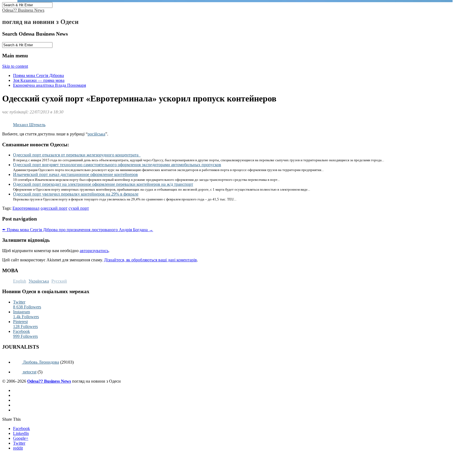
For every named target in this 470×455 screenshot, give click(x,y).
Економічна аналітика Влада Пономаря (49, 85)
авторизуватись (94, 250)
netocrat (29, 372)
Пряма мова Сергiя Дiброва (38, 75)
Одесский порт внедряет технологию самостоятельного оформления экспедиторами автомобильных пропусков (117, 164)
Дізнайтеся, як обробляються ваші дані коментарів (150, 260)
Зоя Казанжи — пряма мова (38, 80)
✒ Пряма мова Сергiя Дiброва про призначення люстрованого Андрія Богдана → (77, 229)
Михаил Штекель (29, 124)
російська (96, 134)
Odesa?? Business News (23, 10)
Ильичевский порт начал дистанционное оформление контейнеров (75, 174)
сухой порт (79, 208)
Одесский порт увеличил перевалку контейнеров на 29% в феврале (75, 194)
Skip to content (15, 66)
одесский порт (54, 208)
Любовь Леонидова (40, 362)
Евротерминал (26, 208)
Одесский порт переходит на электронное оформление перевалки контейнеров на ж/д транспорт (103, 184)
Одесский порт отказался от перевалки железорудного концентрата (77, 155)
